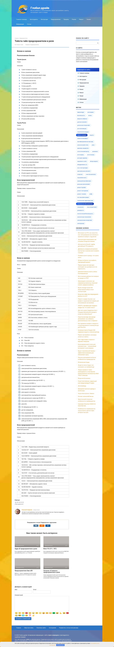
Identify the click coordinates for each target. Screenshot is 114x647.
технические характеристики (85, 200)
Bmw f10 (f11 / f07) (50, 549)
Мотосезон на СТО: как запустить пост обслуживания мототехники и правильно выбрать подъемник (88, 234)
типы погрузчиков (91, 207)
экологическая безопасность (85, 213)
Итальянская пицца (83, 362)
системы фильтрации (83, 197)
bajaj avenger (80, 112)
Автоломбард (82, 386)
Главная (18, 628)
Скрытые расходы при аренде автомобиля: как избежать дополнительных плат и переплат (87, 318)
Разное (74, 19)
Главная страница (21, 19)
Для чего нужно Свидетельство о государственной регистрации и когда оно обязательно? (87, 312)
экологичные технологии (84, 217)
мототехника (90, 154)
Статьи (29, 24)
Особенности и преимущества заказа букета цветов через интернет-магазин (86, 410)
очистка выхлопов (91, 174)
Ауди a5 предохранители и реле (26, 549)
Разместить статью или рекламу (68, 628)
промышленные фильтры (84, 181)
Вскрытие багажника (84, 378)
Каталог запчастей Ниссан (85, 396)
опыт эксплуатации (82, 167)
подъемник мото (81, 177)
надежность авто (82, 161)
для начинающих (81, 128)
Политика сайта (41, 628)
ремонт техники (81, 194)
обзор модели (94, 161)
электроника (80, 223)
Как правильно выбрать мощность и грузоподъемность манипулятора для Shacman (88, 325)
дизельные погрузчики (83, 125)
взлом (90, 115)
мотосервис (80, 154)
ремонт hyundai (81, 187)
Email (34, 589)
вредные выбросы (82, 118)
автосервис (90, 112)
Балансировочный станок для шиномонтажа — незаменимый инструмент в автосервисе (87, 346)
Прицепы (66, 19)
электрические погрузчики (84, 220)
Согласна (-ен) (60, 645)
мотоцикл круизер (82, 158)
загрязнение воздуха (82, 131)
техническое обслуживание (85, 203)
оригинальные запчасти (83, 171)
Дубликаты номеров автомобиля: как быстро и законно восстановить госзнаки (88, 250)
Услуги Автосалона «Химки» (86, 393)
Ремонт (81, 19)
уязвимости (80, 210)
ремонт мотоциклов (82, 190)
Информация (20, 24)
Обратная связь (28, 628)
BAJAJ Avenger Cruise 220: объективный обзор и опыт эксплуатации (86, 289)
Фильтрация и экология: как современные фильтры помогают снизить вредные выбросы (87, 283)
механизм (95, 151)
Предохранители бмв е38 (23, 571)
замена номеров (81, 135)
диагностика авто (82, 122)
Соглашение (52, 628)
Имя (16, 589)
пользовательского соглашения (53, 641)
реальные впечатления (83, 184)
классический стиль (82, 145)
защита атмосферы (82, 138)
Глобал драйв (40, 8)
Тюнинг (89, 19)
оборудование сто (82, 164)
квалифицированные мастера (85, 141)
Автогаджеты (34, 19)
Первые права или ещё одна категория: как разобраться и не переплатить (87, 267)
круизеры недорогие (82, 148)
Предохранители (55, 19)
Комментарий (19, 595)
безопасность (81, 115)
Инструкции (44, 19)
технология (80, 207)
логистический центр (83, 151)
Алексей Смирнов (27, 510)
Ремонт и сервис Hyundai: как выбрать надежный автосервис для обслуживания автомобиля (88, 300)
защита (92, 135)
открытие (79, 174)
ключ (93, 145)
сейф (90, 194)
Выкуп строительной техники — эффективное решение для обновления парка (87, 352)
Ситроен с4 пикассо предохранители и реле (51, 571)
